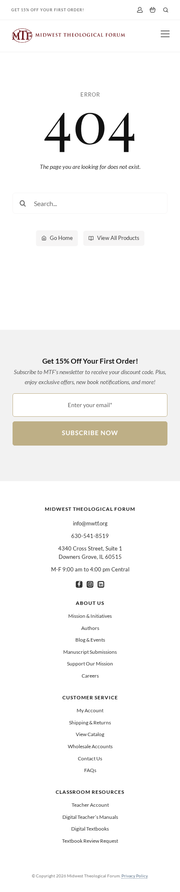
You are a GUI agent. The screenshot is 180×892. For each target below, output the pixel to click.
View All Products (118, 237)
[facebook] (79, 584)
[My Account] (139, 10)
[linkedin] (101, 584)
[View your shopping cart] (152, 10)
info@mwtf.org (90, 523)
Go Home (61, 237)
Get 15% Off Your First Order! (47, 10)
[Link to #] (165, 10)
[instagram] (90, 584)
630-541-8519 (90, 536)
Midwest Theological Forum (90, 509)
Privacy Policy (134, 875)
